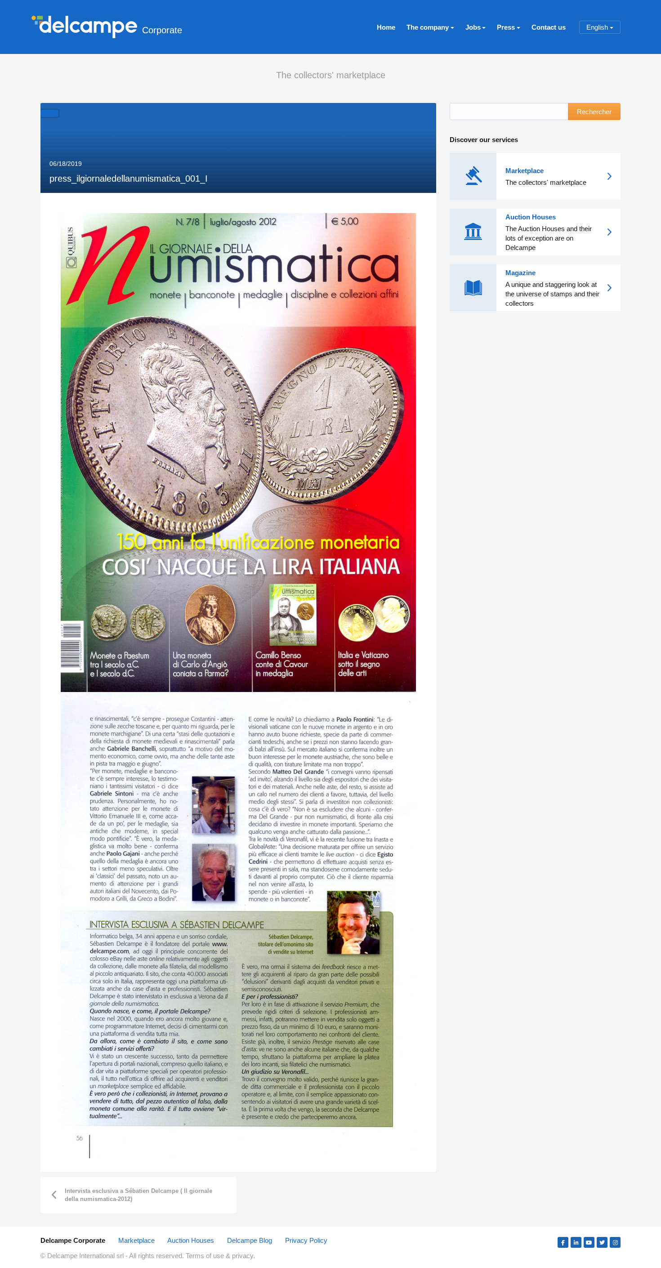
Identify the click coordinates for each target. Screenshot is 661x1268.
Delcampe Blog (249, 1240)
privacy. (243, 1255)
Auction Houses (190, 1240)
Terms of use (206, 1255)
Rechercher (594, 112)
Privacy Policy (306, 1240)
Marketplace (136, 1240)
